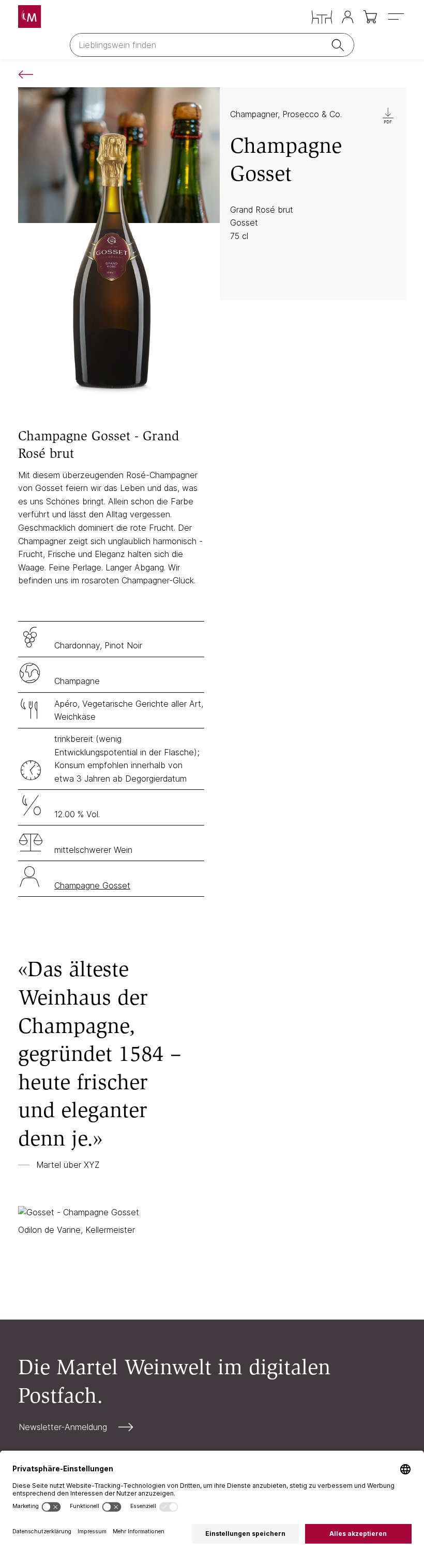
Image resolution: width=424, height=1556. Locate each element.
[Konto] (348, 17)
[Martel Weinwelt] (29, 16)
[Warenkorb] (371, 17)
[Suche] (340, 45)
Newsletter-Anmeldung (63, 1427)
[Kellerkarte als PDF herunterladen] (388, 115)
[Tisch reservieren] (322, 17)
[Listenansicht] (30, 74)
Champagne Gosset (92, 885)
